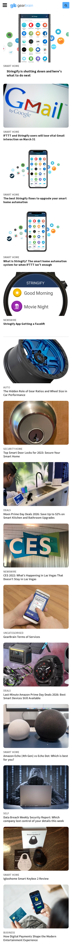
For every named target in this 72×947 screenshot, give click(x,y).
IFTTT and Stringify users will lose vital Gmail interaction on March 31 (33, 137)
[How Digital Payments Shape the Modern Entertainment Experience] (36, 906)
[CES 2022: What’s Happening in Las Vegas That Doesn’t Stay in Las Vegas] (36, 545)
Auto (6, 387)
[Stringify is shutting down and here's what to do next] (36, 38)
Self (6, 813)
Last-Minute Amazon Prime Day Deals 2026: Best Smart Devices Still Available (34, 696)
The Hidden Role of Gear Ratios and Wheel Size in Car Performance (35, 393)
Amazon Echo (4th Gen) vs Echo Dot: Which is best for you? (35, 757)
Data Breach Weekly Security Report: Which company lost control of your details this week (33, 819)
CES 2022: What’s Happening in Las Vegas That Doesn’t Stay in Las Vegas (33, 577)
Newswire (9, 320)
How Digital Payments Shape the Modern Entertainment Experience (29, 938)
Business (9, 932)
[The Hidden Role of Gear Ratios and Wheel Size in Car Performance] (36, 361)
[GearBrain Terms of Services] (36, 607)
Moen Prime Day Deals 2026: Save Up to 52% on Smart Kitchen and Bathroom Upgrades (34, 516)
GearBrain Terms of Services (21, 637)
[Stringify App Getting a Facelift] (36, 294)
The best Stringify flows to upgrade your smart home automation (35, 200)
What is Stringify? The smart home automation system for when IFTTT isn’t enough (35, 263)
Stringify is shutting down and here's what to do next (34, 73)
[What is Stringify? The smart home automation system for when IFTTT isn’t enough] (36, 231)
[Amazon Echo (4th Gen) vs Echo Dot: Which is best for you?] (36, 726)
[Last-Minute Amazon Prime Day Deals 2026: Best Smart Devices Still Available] (36, 664)
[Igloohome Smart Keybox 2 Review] (36, 849)
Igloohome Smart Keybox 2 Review (26, 878)
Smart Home (11, 66)
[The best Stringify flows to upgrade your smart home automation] (36, 168)
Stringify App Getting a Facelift (24, 324)
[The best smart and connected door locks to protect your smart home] (36, 423)
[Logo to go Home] (21, 6)
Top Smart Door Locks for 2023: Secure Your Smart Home (31, 454)
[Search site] (65, 5)
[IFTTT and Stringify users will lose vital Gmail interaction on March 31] (36, 106)
